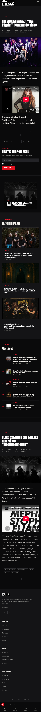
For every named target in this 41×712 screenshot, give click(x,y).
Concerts (5, 636)
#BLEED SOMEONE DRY (10, 569)
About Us (5, 652)
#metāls (30, 131)
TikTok (4, 686)
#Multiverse (8, 135)
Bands (4, 640)
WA (15, 141)
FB (11, 141)
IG (9, 612)
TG (19, 141)
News (5, 17)
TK (20, 612)
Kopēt (28, 141)
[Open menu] (37, 3)
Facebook (5, 676)
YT (14, 612)
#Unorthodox (15, 572)
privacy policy (31, 164)
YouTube (4, 683)
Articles (4, 626)
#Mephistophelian (22, 569)
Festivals (5, 633)
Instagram (5, 679)
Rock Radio (5, 656)
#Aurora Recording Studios (12, 131)
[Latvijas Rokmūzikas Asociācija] (8, 3)
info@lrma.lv (6, 607)
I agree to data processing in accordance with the (19, 164)
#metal (23, 131)
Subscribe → (8, 168)
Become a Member (7, 660)
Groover (4, 690)
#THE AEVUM (17, 135)
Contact (4, 663)
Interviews (5, 629)
